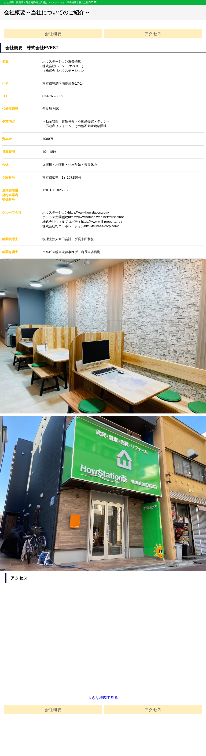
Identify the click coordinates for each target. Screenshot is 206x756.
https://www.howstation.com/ (88, 212)
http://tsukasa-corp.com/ (101, 226)
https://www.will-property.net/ (101, 222)
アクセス (152, 33)
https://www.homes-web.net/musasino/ (96, 217)
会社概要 (53, 33)
